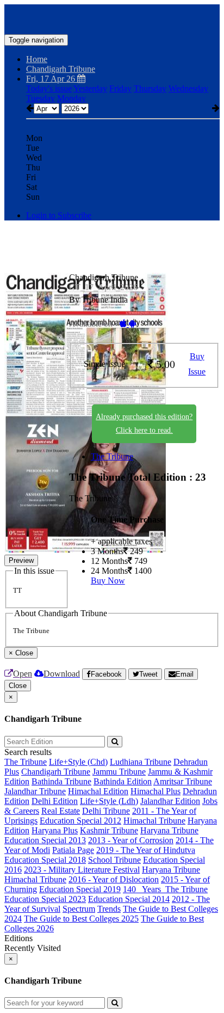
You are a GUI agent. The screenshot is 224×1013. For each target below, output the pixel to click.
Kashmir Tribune (109, 830)
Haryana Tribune (169, 830)
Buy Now (108, 580)
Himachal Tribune (154, 820)
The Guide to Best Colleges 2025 (81, 918)
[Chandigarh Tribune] (112, 18)
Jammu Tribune (119, 771)
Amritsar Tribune (182, 781)
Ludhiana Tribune (140, 761)
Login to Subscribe (58, 215)
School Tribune (114, 859)
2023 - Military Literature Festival (82, 869)
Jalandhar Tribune (35, 791)
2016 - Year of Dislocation (114, 879)
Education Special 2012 (80, 820)
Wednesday (188, 88)
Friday (120, 88)
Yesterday (90, 88)
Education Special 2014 (129, 899)
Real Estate (60, 810)
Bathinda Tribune (61, 781)
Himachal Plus (155, 791)
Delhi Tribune (106, 810)
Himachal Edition (98, 791)
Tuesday (40, 98)
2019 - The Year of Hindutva (145, 850)
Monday (71, 98)
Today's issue (49, 88)
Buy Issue (197, 364)
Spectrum (79, 908)
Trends (109, 908)
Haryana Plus (55, 830)
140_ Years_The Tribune (165, 889)
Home (36, 59)
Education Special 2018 (45, 859)
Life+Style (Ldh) (109, 801)
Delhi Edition (55, 801)
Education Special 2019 (80, 889)
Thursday (150, 88)
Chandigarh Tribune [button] (60, 68)
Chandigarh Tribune (55, 771)
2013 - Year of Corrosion (130, 840)
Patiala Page (73, 850)
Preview (21, 560)
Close (18, 686)
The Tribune (112, 456)
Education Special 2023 (45, 899)
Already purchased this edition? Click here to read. (144, 423)
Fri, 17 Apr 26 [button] (51, 78)
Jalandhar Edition (170, 801)
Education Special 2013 (45, 840)
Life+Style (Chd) (78, 761)
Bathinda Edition (123, 781)
